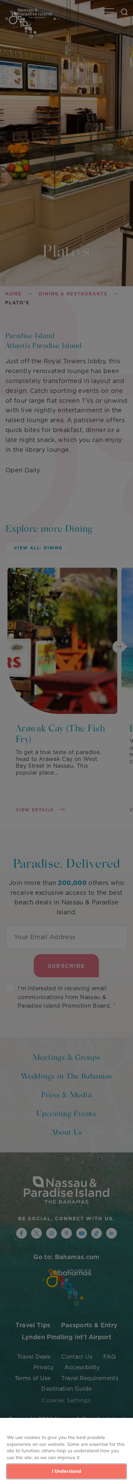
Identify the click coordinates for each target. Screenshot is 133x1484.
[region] (66, 1451)
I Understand (67, 1471)
